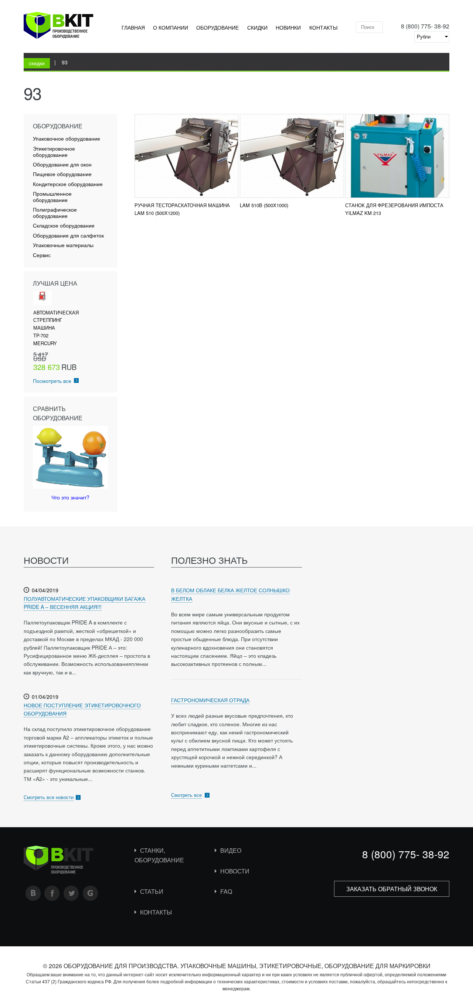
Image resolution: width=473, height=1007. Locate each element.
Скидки (257, 27)
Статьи (151, 891)
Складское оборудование (64, 225)
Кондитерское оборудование (68, 184)
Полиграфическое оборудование (55, 212)
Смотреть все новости (49, 797)
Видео (230, 850)
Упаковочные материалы (63, 245)
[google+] (90, 893)
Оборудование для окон (62, 164)
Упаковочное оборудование (66, 138)
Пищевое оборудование (62, 174)
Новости (234, 871)
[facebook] (52, 893)
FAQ (226, 891)
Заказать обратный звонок (391, 889)
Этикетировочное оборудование (54, 151)
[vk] (33, 893)
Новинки (288, 27)
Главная (133, 27)
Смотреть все (186, 794)
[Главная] (58, 27)
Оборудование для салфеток (68, 235)
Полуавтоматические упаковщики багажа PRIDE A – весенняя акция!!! (84, 602)
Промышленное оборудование (52, 197)
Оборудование (217, 27)
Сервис (42, 255)
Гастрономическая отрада (210, 700)
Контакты (323, 27)
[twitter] (71, 893)
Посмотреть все (52, 380)
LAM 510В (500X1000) (264, 205)
